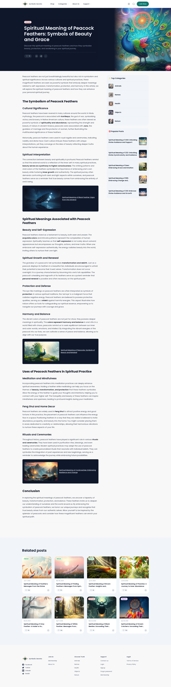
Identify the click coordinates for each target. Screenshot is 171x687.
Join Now (142, 4)
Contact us (104, 661)
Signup (103, 668)
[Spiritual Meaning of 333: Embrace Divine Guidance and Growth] (143, 192)
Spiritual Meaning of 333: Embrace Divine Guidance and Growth (122, 192)
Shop (52, 4)
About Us (75, 4)
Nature (26, 559)
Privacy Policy (131, 664)
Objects (59, 599)
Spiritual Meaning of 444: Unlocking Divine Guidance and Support (123, 141)
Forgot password (106, 671)
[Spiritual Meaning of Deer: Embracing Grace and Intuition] (143, 167)
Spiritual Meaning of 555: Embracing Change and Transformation (119, 179)
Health (76, 668)
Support (86, 4)
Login (102, 664)
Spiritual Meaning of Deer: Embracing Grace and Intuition (121, 166)
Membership (52, 661)
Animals (27, 22)
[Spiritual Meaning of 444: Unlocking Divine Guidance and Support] (143, 141)
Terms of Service (132, 661)
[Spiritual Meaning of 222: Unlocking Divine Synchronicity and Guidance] (143, 154)
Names (76, 664)
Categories (62, 4)
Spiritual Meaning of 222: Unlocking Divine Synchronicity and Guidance (123, 154)
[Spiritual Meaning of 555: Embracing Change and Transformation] (143, 179)
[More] (41, 56)
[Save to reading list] (36, 56)
